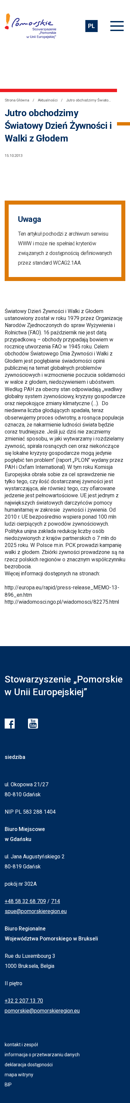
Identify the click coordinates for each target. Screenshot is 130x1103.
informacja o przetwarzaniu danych (42, 1054)
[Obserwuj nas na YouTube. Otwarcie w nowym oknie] (33, 724)
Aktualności (48, 100)
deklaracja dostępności (29, 1064)
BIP (8, 1084)
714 (55, 901)
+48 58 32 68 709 (25, 901)
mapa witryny (19, 1074)
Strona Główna (17, 100)
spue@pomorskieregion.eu (36, 911)
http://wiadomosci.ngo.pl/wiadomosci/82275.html (62, 602)
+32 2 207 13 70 (24, 1001)
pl (91, 25)
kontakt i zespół (21, 1044)
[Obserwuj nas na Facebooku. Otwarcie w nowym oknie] (10, 724)
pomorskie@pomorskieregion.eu (42, 1011)
